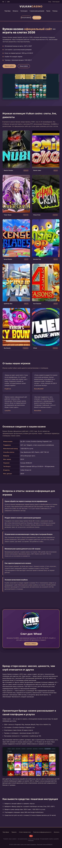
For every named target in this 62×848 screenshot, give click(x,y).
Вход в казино (24, 66)
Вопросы (15, 11)
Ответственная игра (25, 832)
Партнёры (8, 11)
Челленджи (23, 11)
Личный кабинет (26, 17)
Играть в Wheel (31, 644)
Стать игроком (36, 17)
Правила (14, 832)
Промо (48, 11)
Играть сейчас (9, 66)
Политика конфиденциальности (42, 832)
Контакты (56, 832)
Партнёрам (6, 832)
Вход (49, 1)
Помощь (55, 11)
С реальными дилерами (37, 11)
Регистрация (55, 1)
